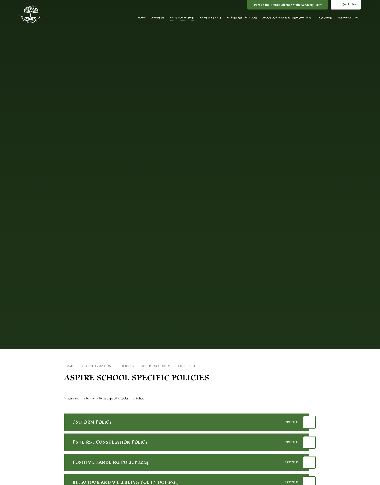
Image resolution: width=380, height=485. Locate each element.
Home (69, 366)
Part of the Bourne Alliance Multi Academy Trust (288, 5)
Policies (126, 366)
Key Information (96, 366)
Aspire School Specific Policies (170, 366)
